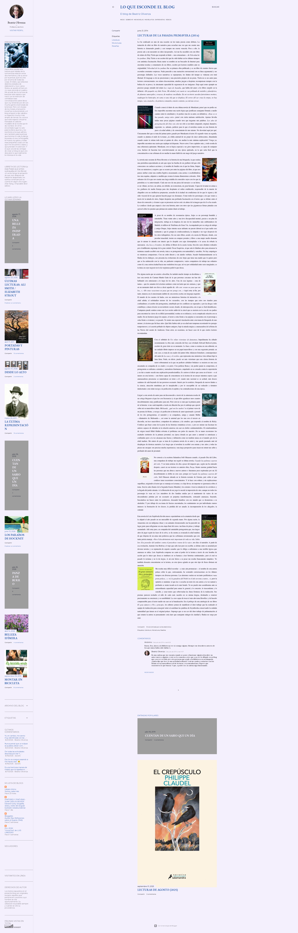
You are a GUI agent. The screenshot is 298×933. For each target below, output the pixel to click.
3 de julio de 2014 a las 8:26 (162, 642)
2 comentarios (151, 894)
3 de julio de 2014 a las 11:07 (175, 652)
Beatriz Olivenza (158, 652)
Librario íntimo (10, 789)
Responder (149, 672)
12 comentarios (19, 353)
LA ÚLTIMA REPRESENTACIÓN (16, 425)
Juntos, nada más (12, 791)
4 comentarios (159, 740)
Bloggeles (9, 816)
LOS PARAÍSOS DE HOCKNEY (14, 536)
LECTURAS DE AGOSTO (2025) (157, 890)
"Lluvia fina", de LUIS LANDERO (13, 831)
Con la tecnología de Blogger (167, 926)
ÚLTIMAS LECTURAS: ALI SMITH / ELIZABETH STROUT (15, 288)
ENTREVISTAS (160, 19)
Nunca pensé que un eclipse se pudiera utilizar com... (16, 745)
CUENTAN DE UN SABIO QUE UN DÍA (170, 735)
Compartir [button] (116, 31)
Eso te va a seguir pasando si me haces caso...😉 (16, 760)
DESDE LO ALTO (15, 372)
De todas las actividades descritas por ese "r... (14, 753)
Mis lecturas (116, 43)
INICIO (122, 19)
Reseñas (115, 46)
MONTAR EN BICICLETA (13, 681)
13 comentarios (19, 433)
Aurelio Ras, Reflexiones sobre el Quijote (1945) (14, 819)
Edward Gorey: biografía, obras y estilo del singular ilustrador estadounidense (15, 806)
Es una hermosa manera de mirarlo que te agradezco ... (16, 768)
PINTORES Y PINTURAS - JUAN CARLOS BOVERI (15, 800)
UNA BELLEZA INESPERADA (16, 229)
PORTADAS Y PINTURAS (13, 347)
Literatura (116, 40)
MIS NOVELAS (139, 19)
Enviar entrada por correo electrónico (158, 627)
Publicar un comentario (13, 303)
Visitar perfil (16, 30)
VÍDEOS (168, 19)
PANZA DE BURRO (16, 578)
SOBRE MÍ (129, 19)
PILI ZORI (9, 828)
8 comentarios (18, 687)
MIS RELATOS (149, 19)
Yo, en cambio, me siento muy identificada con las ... (15, 737)
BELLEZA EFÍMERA (11, 636)
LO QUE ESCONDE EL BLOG (147, 7)
